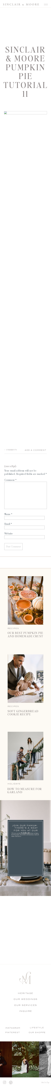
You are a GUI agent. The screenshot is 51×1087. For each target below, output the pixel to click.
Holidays (14, 784)
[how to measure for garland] (25, 756)
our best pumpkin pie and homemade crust (25, 634)
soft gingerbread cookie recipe (23, 712)
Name (8, 514)
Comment (10, 479)
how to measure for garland (24, 790)
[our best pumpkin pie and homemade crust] (25, 600)
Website (8, 533)
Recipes (13, 706)
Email (8, 523)
